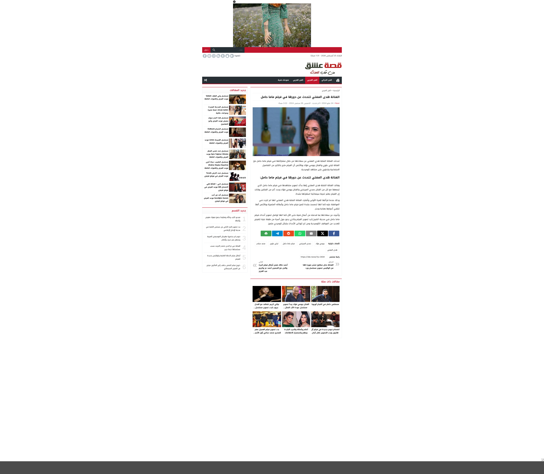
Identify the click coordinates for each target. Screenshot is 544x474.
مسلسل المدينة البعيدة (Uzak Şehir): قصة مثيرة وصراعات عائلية (218, 110)
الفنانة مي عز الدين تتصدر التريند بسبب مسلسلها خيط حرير (225, 247)
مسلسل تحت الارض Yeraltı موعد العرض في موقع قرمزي (216, 174)
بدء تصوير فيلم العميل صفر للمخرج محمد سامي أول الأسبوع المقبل (267, 333)
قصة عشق (337, 80)
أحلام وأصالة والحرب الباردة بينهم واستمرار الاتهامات (296, 331)
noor (337, 103)
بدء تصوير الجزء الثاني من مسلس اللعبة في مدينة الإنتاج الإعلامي (223, 228)
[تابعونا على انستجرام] (213, 56)
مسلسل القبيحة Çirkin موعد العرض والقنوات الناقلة (216, 141)
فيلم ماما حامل (289, 243)
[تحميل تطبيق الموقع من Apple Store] (227, 56)
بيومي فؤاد (320, 243)
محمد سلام (261, 243)
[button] (234, 1)
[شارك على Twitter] (322, 233)
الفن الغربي (298, 80)
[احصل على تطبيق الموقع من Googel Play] (231, 56)
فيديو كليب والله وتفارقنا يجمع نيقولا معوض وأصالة (222, 218)
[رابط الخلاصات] (218, 56)
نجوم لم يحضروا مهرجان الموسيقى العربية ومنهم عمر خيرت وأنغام (223, 238)
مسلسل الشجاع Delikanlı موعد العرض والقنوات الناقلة (216, 130)
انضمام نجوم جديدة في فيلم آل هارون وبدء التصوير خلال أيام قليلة (325, 333)
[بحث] (214, 50)
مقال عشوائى (205, 80)
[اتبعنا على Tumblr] (222, 56)
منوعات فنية (283, 80)
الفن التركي (326, 80)
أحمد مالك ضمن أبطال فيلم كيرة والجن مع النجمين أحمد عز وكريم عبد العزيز (273, 266)
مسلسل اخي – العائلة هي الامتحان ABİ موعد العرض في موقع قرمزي (216, 187)
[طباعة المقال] (266, 233)
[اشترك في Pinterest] (209, 56)
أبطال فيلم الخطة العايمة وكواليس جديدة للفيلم (223, 257)
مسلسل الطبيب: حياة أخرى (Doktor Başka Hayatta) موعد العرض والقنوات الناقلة (216, 165)
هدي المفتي (332, 250)
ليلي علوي (274, 243)
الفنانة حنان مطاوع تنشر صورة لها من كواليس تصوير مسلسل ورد (318, 265)
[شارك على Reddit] (288, 233)
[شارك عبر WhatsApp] (300, 233)
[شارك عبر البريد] (311, 233)
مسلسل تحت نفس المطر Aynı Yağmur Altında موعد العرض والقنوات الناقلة (217, 154)
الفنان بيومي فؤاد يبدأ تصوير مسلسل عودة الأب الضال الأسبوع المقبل (296, 308)
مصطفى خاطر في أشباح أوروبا (325, 304)
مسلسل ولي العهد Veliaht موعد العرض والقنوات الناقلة (216, 97)
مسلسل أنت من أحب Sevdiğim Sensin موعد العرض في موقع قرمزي (216, 198)
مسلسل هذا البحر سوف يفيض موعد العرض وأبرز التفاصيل (218, 121)
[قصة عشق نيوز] (272, 68)
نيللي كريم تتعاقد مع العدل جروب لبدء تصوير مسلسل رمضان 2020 (267, 308)
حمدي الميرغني (305, 243)
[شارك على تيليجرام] (277, 233)
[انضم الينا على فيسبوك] (204, 56)
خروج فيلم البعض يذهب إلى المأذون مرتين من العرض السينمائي (223, 266)
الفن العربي (312, 80)
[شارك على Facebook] (334, 233)
